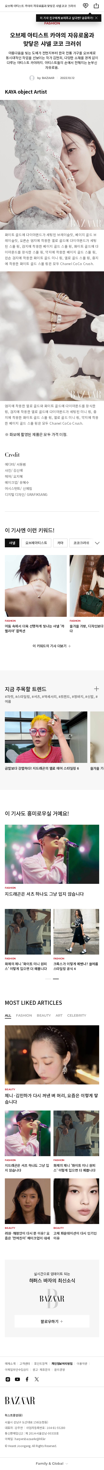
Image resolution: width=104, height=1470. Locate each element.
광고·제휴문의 (41, 1369)
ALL (8, 1016)
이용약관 (82, 1363)
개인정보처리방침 (62, 1363)
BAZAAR (48, 78)
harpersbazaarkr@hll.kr (30, 1439)
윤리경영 (59, 1369)
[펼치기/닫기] (96, 543)
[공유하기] (96, 5)
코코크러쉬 (81, 542)
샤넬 (12, 542)
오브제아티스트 (36, 542)
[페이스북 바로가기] (27, 1379)
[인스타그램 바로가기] (8, 1379)
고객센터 (25, 1363)
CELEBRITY (76, 1016)
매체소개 (10, 1363)
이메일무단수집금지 (17, 1369)
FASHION (24, 1016)
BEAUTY (44, 1016)
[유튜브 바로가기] (17, 1379)
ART (59, 1016)
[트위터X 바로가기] (37, 1379)
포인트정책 (40, 1363)
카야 (60, 542)
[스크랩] (85, 5)
